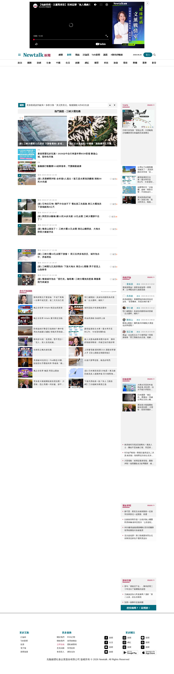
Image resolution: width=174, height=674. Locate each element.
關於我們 (60, 637)
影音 (154, 63)
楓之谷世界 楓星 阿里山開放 (46, 371)
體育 (96, 63)
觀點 (77, 55)
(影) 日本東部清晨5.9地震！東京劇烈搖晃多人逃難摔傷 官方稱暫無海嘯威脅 (100, 372)
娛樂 (77, 63)
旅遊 (116, 63)
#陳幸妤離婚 (117, 55)
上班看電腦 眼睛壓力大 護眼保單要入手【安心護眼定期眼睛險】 (100, 351)
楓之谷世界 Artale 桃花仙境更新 (48, 308)
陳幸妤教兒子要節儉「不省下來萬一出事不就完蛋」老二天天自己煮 (49, 298)
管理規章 (71, 648)
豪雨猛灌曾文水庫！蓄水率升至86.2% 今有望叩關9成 (98, 330)
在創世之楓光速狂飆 (43, 350)
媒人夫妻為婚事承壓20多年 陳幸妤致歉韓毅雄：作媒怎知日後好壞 (99, 340)
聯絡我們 (60, 641)
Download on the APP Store (148, 652)
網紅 (87, 63)
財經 (39, 63)
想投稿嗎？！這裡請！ (138, 608)
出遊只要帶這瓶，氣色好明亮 (97, 360)
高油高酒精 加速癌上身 (94, 318)
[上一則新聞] (110, 105)
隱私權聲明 (72, 644)
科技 (106, 63)
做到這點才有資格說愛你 (95, 308)
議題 (105, 55)
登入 (148, 55)
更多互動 (24, 632)
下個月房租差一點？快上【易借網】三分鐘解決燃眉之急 (98, 382)
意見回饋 (60, 648)
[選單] (19, 55)
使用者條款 (72, 641)
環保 (125, 63)
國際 (29, 63)
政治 (20, 63)
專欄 (135, 63)
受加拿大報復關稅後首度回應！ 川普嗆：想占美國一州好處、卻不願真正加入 (49, 383)
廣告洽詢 (71, 652)
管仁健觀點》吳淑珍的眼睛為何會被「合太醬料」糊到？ (99, 298)
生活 (68, 63)
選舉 (144, 63)
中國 (58, 63)
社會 (49, 63)
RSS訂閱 (71, 637)
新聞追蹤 (24, 652)
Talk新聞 (96, 55)
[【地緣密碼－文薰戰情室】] (128, 25)
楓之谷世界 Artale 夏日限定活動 (48, 318)
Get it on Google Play (130, 652)
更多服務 (66, 632)
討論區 (86, 55)
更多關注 (130, 632)
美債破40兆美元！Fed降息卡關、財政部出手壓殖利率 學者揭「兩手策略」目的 (49, 362)
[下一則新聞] (114, 105)
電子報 (23, 648)
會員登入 (60, 652)
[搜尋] (154, 55)
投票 (22, 644)
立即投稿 (60, 644)
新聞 (69, 55)
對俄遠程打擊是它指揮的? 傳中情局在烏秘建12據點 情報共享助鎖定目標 (49, 330)
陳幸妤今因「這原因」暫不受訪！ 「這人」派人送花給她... (49, 340)
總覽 (61, 55)
